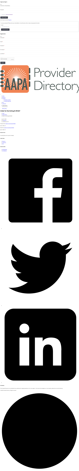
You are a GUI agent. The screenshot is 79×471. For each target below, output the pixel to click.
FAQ (3, 102)
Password (2, 9)
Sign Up (10, 19)
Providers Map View (7, 101)
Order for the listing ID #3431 (9, 127)
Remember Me (4, 14)
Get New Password (5, 29)
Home (3, 95)
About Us (3, 97)
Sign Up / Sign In (4, 17)
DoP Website (4, 150)
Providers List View (7, 99)
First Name (2, 49)
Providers (4, 98)
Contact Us (4, 103)
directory (4, 120)
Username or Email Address (5, 5)
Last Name (2, 53)
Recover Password (9, 14)
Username (2, 37)
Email (1, 41)
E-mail (2, 25)
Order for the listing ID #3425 (10, 123)
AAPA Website (4, 149)
